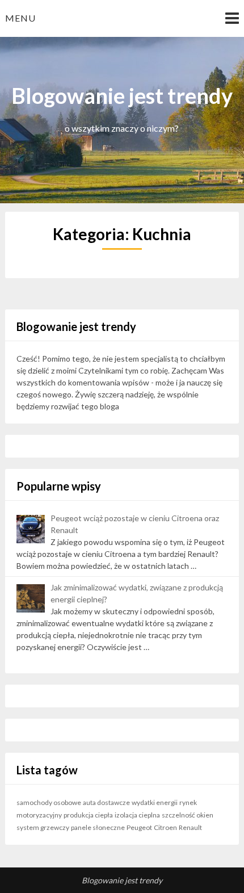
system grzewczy (42, 827)
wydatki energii (155, 802)
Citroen (165, 827)
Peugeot (139, 827)
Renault (190, 827)
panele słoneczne (98, 827)
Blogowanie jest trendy (122, 880)
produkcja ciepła (88, 815)
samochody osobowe (48, 802)
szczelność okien (187, 815)
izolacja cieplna (137, 815)
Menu (20, 17)
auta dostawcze (106, 802)
